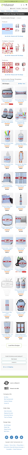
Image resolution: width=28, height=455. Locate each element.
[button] (26, 5)
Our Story (6, 397)
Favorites (19, 8)
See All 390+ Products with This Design (14, 36)
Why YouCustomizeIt (8, 399)
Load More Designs (14, 345)
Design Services (7, 429)
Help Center (24, 8)
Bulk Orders (6, 431)
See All (8, 367)
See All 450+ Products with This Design (14, 74)
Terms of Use (12, 445)
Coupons (6, 445)
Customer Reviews (8, 401)
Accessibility (9, 449)
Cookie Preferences (17, 449)
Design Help (6, 427)
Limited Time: (14, 1)
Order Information (8, 411)
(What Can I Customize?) (8, 81)
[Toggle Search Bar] (24, 5)
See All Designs (7, 425)
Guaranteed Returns (8, 415)
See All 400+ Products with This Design (14, 55)
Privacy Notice (20, 445)
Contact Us (14, 362)
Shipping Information (8, 413)
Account (13, 8)
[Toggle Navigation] (21, 5)
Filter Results (14, 359)
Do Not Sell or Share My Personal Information (14, 447)
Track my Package (8, 417)
